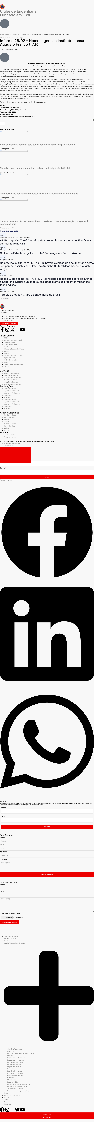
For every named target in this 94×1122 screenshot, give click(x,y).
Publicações (20, 38)
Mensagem (4, 859)
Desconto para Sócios (11, 373)
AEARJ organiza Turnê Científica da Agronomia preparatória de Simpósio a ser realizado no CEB (45, 242)
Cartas (6, 1100)
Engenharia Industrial (14, 1064)
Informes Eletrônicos (12, 34)
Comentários (5, 899)
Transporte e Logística (15, 1089)
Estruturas (10, 1069)
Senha (2, 468)
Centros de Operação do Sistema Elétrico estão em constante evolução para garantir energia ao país (44, 222)
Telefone (3, 852)
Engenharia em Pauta (11, 388)
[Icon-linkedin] (17, 329)
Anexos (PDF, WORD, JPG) (10, 913)
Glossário (7, 397)
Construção (11, 1051)
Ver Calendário (5, 299)
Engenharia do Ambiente (15, 1060)
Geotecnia (10, 1078)
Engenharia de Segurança (16, 1058)
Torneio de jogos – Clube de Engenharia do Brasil (30, 294)
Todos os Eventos (10, 435)
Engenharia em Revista (11, 391)
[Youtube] (22, 329)
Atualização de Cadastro (12, 377)
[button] (47, 533)
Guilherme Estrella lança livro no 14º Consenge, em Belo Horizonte (40, 253)
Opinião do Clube (10, 415)
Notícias (6, 419)
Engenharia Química (14, 1067)
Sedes (6, 347)
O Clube (6, 338)
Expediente (7, 395)
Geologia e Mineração (15, 1075)
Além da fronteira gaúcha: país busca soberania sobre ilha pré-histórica (37, 144)
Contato (6, 351)
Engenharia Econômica (15, 1062)
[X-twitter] (12, 329)
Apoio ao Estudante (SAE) (13, 340)
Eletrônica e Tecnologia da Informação (20, 1053)
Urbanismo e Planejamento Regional (19, 1091)
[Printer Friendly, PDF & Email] (93, 120)
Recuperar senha (6, 480)
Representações (9, 342)
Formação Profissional (15, 1073)
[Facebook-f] (2, 329)
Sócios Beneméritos (10, 344)
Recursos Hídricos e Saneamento (18, 1084)
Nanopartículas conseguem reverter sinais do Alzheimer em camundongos (39, 193)
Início (2, 34)
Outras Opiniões (9, 417)
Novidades (7, 941)
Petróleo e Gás (12, 1082)
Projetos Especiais (10, 939)
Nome (3, 808)
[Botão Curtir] (2, 123)
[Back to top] (15, 455)
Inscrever (47, 826)
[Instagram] (7, 329)
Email (3, 817)
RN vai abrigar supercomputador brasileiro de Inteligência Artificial (35, 168)
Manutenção (11, 1080)
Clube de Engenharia (18, 13)
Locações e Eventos (11, 375)
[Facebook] (2, 1109)
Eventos (6, 1093)
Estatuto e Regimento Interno (14, 349)
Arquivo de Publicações (12, 393)
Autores (6, 421)
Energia (10, 1056)
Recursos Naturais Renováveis (17, 1086)
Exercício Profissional (14, 1071)
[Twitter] (17, 1109)
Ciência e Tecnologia (14, 1049)
